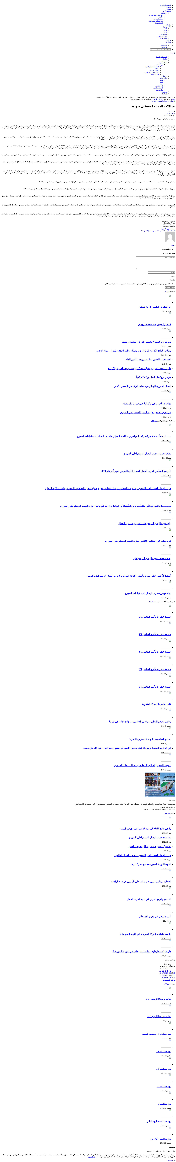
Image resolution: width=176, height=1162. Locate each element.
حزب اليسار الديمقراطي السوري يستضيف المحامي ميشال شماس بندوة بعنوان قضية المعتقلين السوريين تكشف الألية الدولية (108, 488)
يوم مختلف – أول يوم (160, 1138)
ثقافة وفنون (167, 26)
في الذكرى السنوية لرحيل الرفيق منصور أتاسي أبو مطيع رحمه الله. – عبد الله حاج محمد (127, 748)
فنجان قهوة (159, 23)
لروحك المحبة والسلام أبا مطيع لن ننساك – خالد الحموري (142, 765)
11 (160, 971)
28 (170, 977)
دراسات (168, 25)
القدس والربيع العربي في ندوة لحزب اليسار (149, 899)
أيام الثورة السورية (168, 228)
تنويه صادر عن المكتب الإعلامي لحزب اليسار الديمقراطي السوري (138, 541)
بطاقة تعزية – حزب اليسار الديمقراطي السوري (147, 453)
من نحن (168, 40)
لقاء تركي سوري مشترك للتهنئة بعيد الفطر (149, 846)
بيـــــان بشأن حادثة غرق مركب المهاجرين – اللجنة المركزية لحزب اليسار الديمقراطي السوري (123, 436)
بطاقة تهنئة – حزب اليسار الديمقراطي (152, 558)
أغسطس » (166, 980)
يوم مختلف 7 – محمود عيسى (156, 1034)
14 (170, 973)
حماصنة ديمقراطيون (156, 15)
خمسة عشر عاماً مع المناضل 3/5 (155, 651)
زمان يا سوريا (158, 19)
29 (167, 977)
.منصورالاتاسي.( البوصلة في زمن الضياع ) (150, 739)
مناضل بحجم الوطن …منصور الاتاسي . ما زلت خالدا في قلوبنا (140, 721)
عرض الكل (167, 291)
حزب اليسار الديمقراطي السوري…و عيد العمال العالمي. (142, 855)
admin (173, 245)
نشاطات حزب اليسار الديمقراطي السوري (150, 837)
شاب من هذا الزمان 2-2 (158, 999)
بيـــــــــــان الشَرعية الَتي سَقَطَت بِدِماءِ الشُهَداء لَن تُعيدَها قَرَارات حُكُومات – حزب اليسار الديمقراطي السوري (115, 506)
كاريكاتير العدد (162, 36)
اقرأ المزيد (91, 1157)
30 (165, 977)
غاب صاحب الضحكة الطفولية (156, 704)
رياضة (161, 17)
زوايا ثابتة (164, 13)
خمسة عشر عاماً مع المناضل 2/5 (155, 669)
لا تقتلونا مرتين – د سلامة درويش (154, 324)
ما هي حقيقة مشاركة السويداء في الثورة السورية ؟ (145, 934)
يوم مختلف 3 (164, 1103)
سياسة (169, 9)
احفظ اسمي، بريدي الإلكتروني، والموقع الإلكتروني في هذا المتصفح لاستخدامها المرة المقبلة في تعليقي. (138, 284)
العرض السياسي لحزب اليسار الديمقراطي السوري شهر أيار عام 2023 (136, 471)
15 (167, 973)
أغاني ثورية (163, 38)
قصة (165, 30)
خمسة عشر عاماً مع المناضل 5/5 (155, 617)
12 (174, 973)
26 (174, 977)
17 (163, 973)
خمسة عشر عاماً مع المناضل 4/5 (155, 634)
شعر (165, 28)
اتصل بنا (168, 42)
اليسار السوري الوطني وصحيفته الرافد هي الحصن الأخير (142, 386)
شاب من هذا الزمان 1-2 (159, 1016)
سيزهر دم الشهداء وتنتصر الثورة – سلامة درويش (146, 341)
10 (163, 971)
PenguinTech (171, 1160)
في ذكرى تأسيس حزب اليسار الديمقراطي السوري (145, 412)
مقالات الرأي (166, 11)
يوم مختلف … (164, 1086)
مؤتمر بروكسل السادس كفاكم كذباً (153, 377)
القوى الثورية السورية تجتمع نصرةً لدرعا (151, 864)
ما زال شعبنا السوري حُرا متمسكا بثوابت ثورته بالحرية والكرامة (139, 368)
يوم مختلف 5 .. (163, 1068)
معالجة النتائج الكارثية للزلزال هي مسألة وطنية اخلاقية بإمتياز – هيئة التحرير (133, 350)
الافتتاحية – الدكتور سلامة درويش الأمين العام (148, 359)
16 (165, 973)
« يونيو (173, 980)
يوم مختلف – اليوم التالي (158, 1121)
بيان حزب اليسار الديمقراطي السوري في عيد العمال (144, 523)
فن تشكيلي (163, 34)
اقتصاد (169, 7)
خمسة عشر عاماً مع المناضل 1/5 (155, 686)
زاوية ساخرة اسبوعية (156, 21)
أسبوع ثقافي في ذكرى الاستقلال (155, 916)
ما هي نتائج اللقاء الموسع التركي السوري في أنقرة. (145, 828)
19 (174, 975)
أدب (165, 32)
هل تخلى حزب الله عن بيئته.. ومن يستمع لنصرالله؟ (157, 230)
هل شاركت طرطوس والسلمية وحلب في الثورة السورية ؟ (142, 951)
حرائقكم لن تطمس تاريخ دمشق (155, 306)
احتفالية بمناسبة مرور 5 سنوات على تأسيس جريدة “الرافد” (141, 881)
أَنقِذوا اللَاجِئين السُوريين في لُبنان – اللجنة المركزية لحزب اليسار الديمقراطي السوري (128, 575)
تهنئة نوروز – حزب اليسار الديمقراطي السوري (148, 593)
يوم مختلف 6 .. (163, 1051)
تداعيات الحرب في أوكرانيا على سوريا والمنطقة (147, 403)
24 (163, 975)
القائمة (173, 53)
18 (160, 973)
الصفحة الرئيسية (165, 5)
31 (163, 977)
